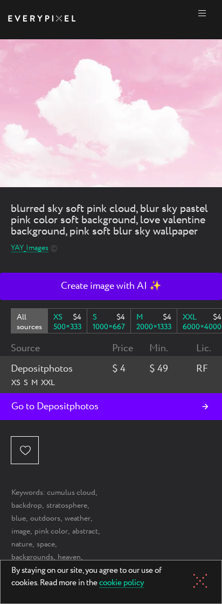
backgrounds (32, 557)
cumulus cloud (71, 493)
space (46, 544)
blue (18, 518)
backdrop (26, 505)
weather (78, 518)
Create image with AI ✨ (111, 286)
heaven (69, 557)
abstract (85, 531)
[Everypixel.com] (41, 19)
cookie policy (121, 583)
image (20, 531)
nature (21, 544)
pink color (51, 531)
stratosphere (66, 505)
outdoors (45, 518)
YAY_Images (29, 248)
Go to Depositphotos (55, 407)
